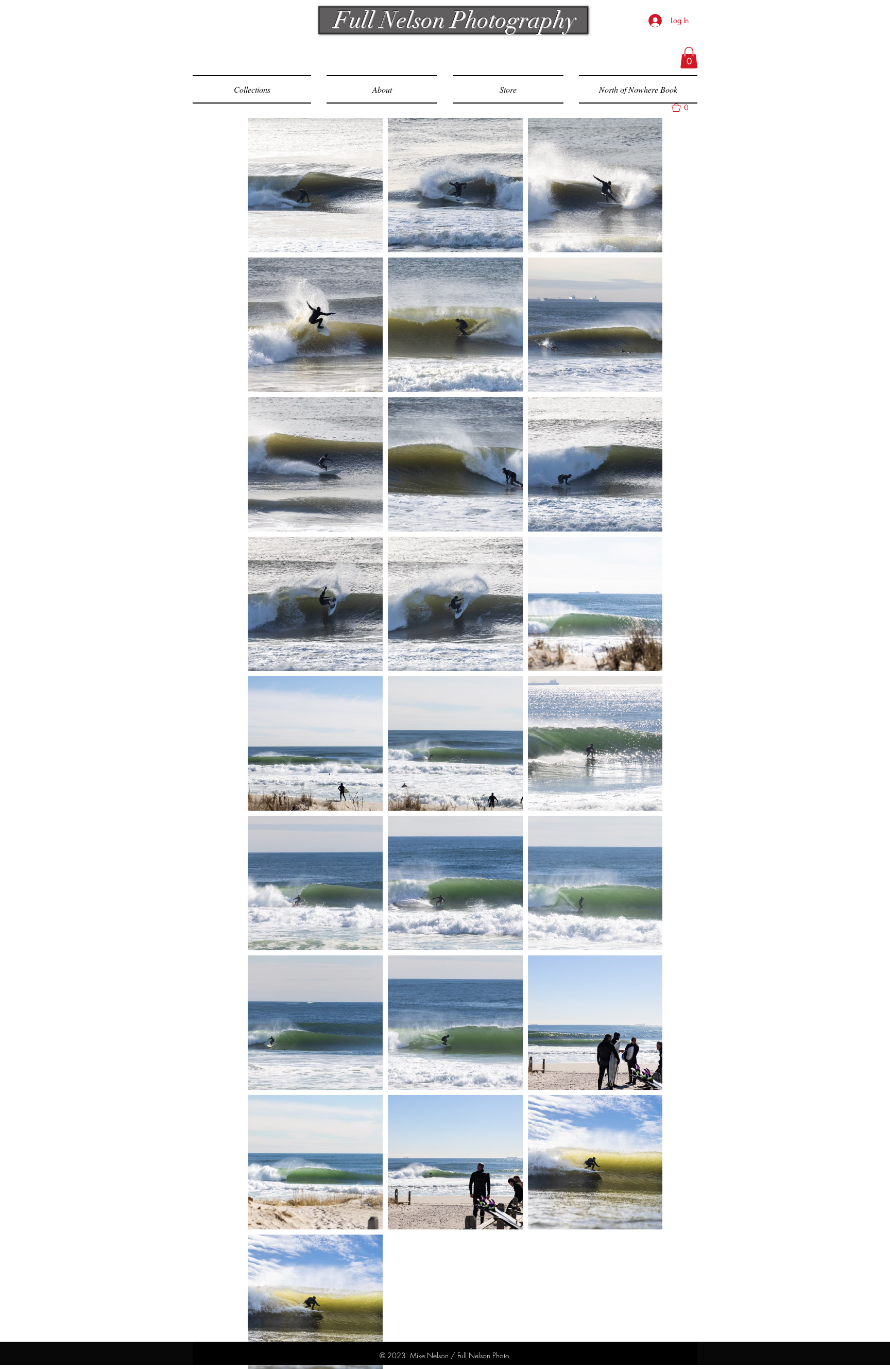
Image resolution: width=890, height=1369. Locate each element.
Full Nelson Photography (446, 20)
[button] (689, 58)
